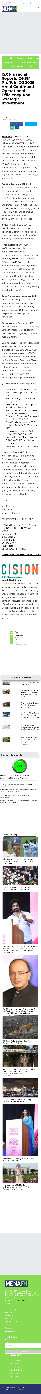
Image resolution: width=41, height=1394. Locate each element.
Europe (19, 58)
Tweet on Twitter (31, 124)
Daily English (12, 1337)
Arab (29, 58)
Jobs (7, 1325)
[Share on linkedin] (17, 127)
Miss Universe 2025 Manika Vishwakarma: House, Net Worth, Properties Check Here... (16, 1187)
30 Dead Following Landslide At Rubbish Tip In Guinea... (16, 1042)
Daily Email (18, 1370)
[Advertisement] (20, 32)
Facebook (18, 1361)
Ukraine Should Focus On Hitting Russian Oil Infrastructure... (17, 1101)
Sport (29, 66)
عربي (24, 3)
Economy (20, 62)
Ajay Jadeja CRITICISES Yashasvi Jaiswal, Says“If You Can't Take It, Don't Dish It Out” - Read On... (19, 861)
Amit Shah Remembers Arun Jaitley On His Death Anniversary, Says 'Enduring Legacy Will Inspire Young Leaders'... (19, 1011)
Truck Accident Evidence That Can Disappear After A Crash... (30, 705)
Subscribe (23, 1352)
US (8, 58)
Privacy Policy (10, 1312)
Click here (20, 1301)
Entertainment (14, 66)
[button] (30, 3)
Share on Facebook (16, 124)
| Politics (8, 62)
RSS (16, 1376)
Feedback (9, 1328)
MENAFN (7, 136)
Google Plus (19, 1367)
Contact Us (9, 1315)
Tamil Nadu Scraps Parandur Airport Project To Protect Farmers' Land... (18, 889)
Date (5, 117)
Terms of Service (11, 1309)
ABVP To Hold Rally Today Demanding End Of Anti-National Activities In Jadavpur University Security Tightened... (19, 1072)
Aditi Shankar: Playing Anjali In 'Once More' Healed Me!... (18, 1160)
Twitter (17, 1364)
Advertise (8, 1319)
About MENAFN (11, 1322)
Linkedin (17, 1373)
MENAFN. (16, 1387)
